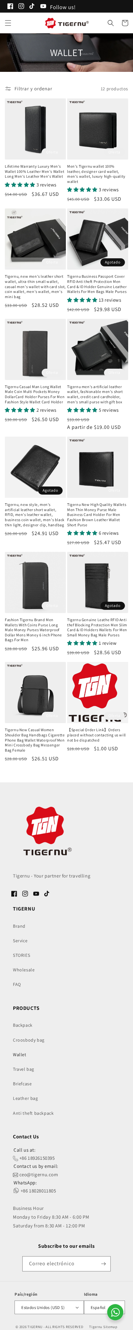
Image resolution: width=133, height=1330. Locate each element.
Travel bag (23, 1069)
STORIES (21, 955)
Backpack (23, 1025)
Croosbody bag (29, 1040)
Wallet (19, 1054)
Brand (19, 926)
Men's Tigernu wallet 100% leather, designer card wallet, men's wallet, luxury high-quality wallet (96, 174)
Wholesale (24, 970)
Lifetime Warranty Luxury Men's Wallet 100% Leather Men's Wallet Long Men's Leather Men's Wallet (34, 171)
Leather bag (25, 1098)
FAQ (17, 984)
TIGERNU (35, 1326)
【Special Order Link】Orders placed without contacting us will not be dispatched (96, 734)
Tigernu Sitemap (103, 1326)
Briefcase (22, 1084)
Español (98, 1307)
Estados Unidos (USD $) (43, 1307)
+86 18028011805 (37, 1191)
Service (20, 941)
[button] (8, 23)
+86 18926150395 (36, 1158)
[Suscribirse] (103, 1263)
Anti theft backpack (33, 1113)
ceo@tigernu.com (38, 1174)
